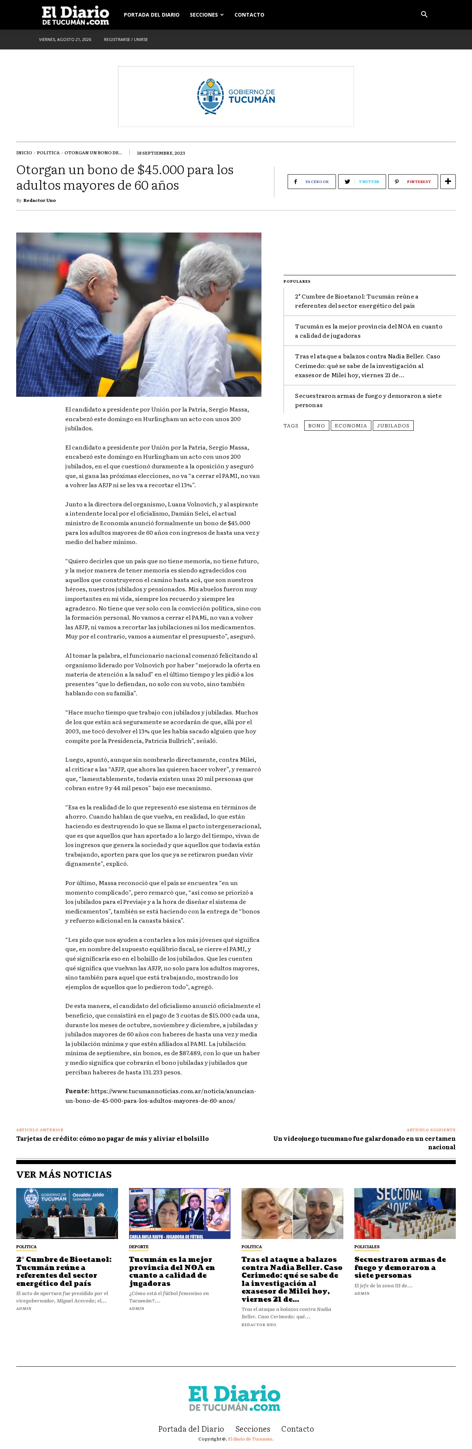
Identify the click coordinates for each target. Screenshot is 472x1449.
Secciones (204, 14)
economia (351, 425)
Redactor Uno (40, 200)
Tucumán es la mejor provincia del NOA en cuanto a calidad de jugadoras (172, 1271)
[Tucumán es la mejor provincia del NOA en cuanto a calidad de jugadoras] (180, 1213)
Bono (316, 425)
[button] (424, 15)
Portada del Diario (152, 14)
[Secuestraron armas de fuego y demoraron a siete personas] (405, 1213)
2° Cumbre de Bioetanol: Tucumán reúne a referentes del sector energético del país (357, 301)
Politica (48, 152)
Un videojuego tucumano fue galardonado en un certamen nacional (364, 1142)
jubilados (393, 425)
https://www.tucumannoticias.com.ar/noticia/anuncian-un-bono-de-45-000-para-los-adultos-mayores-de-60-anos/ (160, 1095)
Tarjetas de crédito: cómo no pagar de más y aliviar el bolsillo (112, 1138)
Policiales (366, 1246)
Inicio (24, 152)
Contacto (249, 14)
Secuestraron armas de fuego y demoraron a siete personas (400, 1267)
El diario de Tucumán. (251, 1438)
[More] (448, 181)
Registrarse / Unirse (126, 39)
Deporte (139, 1246)
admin (24, 1308)
